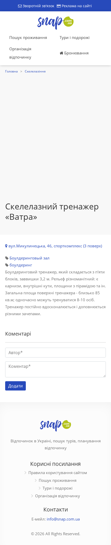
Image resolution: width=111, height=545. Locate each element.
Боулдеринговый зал (30, 258)
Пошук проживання (28, 37)
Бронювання (76, 52)
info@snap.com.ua (63, 519)
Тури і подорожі (75, 37)
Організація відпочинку (20, 53)
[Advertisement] (55, 132)
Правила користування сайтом (57, 472)
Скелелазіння (35, 71)
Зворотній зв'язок (38, 5)
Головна (11, 71)
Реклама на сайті (76, 5)
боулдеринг (21, 264)
